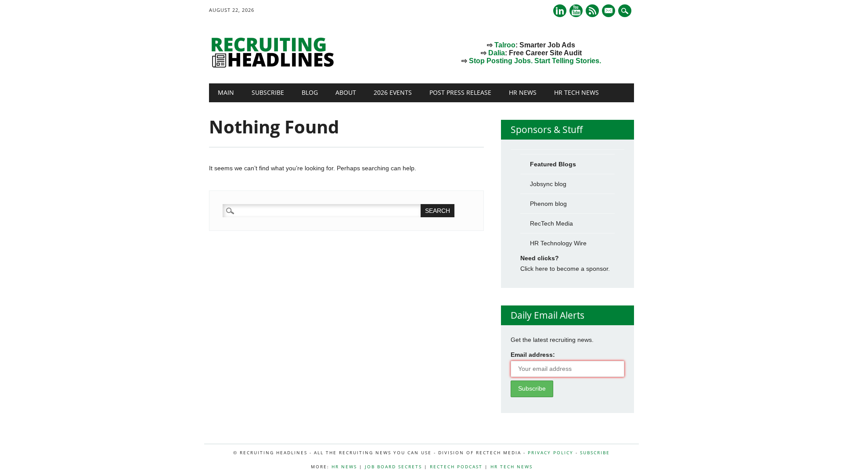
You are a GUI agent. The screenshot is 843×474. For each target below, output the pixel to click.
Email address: (533, 354)
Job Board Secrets (393, 466)
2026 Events (393, 92)
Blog (310, 92)
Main (226, 92)
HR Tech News (576, 92)
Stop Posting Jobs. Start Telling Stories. (535, 61)
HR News (523, 92)
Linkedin (559, 10)
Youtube (576, 10)
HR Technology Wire (558, 243)
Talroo (504, 45)
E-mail (609, 11)
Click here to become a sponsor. (565, 268)
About (345, 92)
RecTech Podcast (456, 466)
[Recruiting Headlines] (275, 65)
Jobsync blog (548, 183)
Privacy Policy (550, 452)
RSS (592, 10)
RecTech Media (551, 223)
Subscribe (268, 92)
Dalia (496, 53)
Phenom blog (548, 203)
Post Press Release (460, 92)
